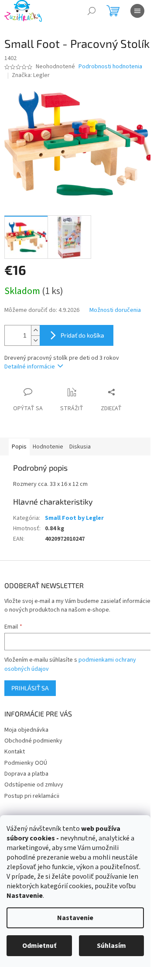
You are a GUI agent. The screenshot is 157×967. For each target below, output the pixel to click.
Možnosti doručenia (115, 310)
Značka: (31, 75)
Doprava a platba (26, 774)
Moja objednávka (26, 730)
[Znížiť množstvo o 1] (35, 340)
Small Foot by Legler (74, 518)
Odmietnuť (39, 945)
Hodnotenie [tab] (48, 446)
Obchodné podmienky (33, 740)
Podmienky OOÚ (25, 763)
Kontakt (14, 751)
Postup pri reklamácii (31, 796)
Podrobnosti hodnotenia (110, 67)
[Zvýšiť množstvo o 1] (35, 330)
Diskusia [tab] (80, 446)
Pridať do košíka (82, 335)
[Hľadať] (91, 11)
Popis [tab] (19, 446)
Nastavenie (75, 918)
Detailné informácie (29, 366)
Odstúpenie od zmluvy (33, 784)
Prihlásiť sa (30, 688)
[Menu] (137, 11)
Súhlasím (111, 945)
